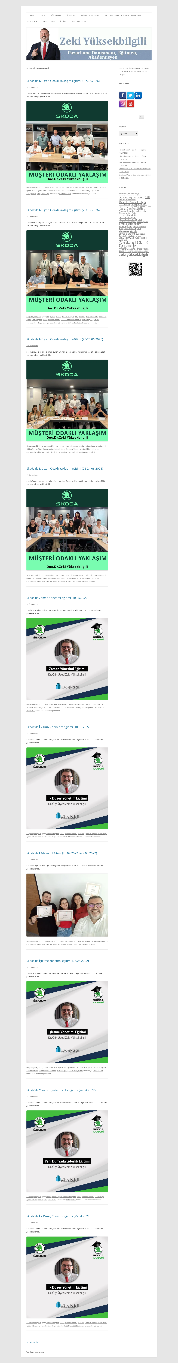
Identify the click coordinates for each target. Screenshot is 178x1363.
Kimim (43, 15)
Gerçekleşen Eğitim (33, 187)
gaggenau (141, 206)
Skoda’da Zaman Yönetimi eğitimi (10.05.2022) (57, 598)
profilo (123, 224)
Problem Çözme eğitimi (127, 222)
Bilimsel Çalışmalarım (90, 15)
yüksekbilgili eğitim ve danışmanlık (47, 707)
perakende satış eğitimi (130, 219)
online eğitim (141, 211)
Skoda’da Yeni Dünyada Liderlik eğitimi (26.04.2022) (61, 1090)
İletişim (63, 21)
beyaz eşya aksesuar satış (129, 193)
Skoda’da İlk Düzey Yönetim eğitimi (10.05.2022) (58, 727)
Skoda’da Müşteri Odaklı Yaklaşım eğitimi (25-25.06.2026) (64, 339)
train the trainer (84, 941)
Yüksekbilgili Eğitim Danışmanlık (133, 248)
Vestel (139, 236)
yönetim (81, 833)
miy (76, 187)
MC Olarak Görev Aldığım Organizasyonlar (123, 15)
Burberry (132, 200)
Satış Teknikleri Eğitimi (130, 228)
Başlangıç (30, 15)
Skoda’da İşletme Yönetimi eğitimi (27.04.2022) (57, 961)
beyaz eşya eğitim (127, 197)
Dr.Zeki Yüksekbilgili (54, 704)
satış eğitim (134, 224)
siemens (124, 231)
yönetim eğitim (91, 833)
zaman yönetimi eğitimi (84, 707)
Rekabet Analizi (32, 1070)
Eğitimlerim (56, 15)
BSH (147, 197)
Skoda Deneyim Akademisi (71, 190)
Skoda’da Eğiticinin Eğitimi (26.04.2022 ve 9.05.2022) (61, 853)
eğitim (52, 187)
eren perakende (139, 204)
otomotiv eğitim (85, 704)
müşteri (82, 187)
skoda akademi (54, 190)
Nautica (123, 211)
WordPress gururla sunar (35, 1352)
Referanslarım (48, 21)
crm (47, 187)
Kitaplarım (70, 15)
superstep (140, 234)
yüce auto (123, 239)
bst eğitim (124, 199)
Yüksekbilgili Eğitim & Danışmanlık (70, 1070)
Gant (149, 206)
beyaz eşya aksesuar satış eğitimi (130, 195)
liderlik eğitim (57, 1196)
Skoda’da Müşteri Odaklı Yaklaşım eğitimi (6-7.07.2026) (63, 81)
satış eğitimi (125, 226)
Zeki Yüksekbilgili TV (80, 21)
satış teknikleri (139, 226)
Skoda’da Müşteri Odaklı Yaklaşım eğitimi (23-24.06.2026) (64, 468)
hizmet (58, 187)
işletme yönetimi (68, 1067)
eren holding (124, 204)
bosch (140, 197)
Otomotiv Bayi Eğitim (70, 704)
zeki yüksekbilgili (43, 193)
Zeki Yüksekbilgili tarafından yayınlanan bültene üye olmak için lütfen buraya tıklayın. (134, 71)
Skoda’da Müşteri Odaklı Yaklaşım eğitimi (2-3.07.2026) (63, 210)
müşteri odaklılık (92, 187)
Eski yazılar (32, 1342)
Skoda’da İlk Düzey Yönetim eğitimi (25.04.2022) (58, 1216)
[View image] (67, 142)
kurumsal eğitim (68, 187)
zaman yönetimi (67, 707)
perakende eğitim (127, 217)
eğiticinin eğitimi (52, 941)
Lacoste (139, 208)
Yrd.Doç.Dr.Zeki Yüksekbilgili (133, 237)
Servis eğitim (37, 190)
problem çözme (142, 222)
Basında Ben (31, 21)
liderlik (48, 1196)
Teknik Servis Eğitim (128, 236)
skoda (45, 190)
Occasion (131, 211)
